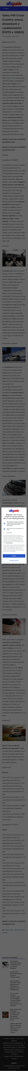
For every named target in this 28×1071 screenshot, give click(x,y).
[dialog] (14, 535)
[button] (14, 533)
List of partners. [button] (9, 542)
